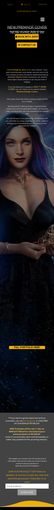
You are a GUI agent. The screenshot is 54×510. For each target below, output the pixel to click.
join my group (29, 420)
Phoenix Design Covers (27, 92)
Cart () (26, 4)
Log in (10, 4)
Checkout (42, 4)
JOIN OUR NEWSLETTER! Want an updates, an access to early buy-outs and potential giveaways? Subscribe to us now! (27, 476)
